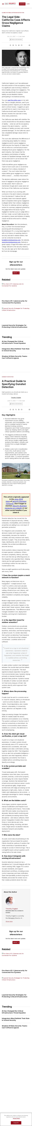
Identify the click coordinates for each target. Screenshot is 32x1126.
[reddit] (19, 45)
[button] (3, 4)
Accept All (16, 1122)
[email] (21, 45)
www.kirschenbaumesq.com (11, 242)
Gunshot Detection (7, 376)
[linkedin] (13, 45)
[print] (29, 45)
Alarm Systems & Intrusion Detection (13, 12)
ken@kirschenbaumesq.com (11, 240)
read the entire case (14, 100)
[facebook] (10, 45)
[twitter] (16, 45)
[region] (16, 1119)
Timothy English (16, 397)
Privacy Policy (16, 1118)
